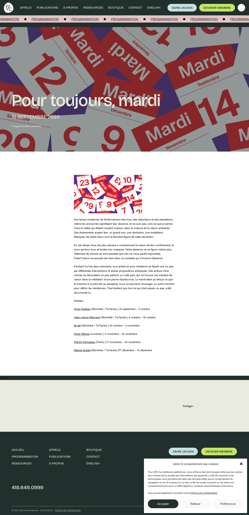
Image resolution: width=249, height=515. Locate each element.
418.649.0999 (27, 487)
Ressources (93, 7)
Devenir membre (217, 8)
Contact (135, 7)
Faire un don (182, 8)
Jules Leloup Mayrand (87, 317)
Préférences (228, 503)
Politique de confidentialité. (203, 493)
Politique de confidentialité (68, 510)
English (153, 7)
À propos (70, 7)
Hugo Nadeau (82, 309)
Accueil (18, 450)
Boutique (116, 7)
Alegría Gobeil (82, 350)
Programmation (25, 456)
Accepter (163, 503)
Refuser (195, 503)
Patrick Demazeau (84, 342)
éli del (77, 325)
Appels (26, 7)
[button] (241, 464)
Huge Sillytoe (81, 334)
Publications (47, 7)
